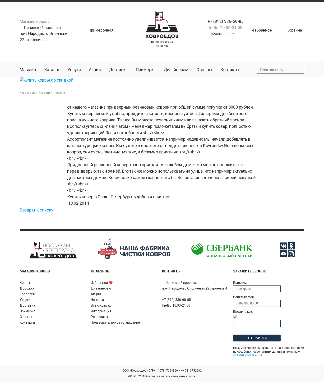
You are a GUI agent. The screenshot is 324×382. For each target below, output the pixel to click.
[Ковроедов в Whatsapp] (209, 42)
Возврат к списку (36, 209)
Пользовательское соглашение (115, 322)
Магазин (28, 69)
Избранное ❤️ (102, 283)
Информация (101, 311)
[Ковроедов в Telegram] (216, 42)
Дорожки (27, 288)
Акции (95, 69)
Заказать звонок (221, 34)
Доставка (118, 69)
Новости (97, 300)
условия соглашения (247, 355)
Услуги (74, 69)
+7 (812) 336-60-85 (226, 21)
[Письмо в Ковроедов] (223, 42)
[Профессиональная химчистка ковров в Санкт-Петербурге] (134, 258)
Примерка (146, 69)
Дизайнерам (176, 69)
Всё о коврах (101, 305)
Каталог (52, 69)
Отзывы (204, 69)
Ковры (25, 283)
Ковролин (27, 294)
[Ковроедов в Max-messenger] (229, 42)
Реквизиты (99, 317)
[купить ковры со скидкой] (46, 80)
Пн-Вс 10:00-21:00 (225, 27)
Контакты (229, 69)
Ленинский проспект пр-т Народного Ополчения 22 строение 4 (44, 33)
